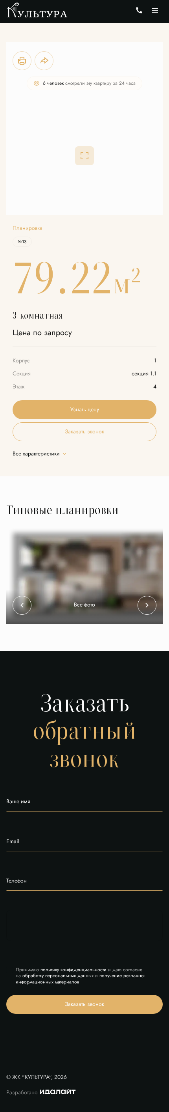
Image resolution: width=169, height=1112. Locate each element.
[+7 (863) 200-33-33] (139, 10)
